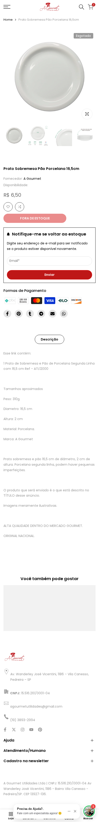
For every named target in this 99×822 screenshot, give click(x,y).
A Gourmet (32, 178)
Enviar (49, 274)
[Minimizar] (69, 811)
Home (8, 19)
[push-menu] (6, 6)
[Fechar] (75, 811)
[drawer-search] (81, 7)
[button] (8, 206)
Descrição (49, 339)
